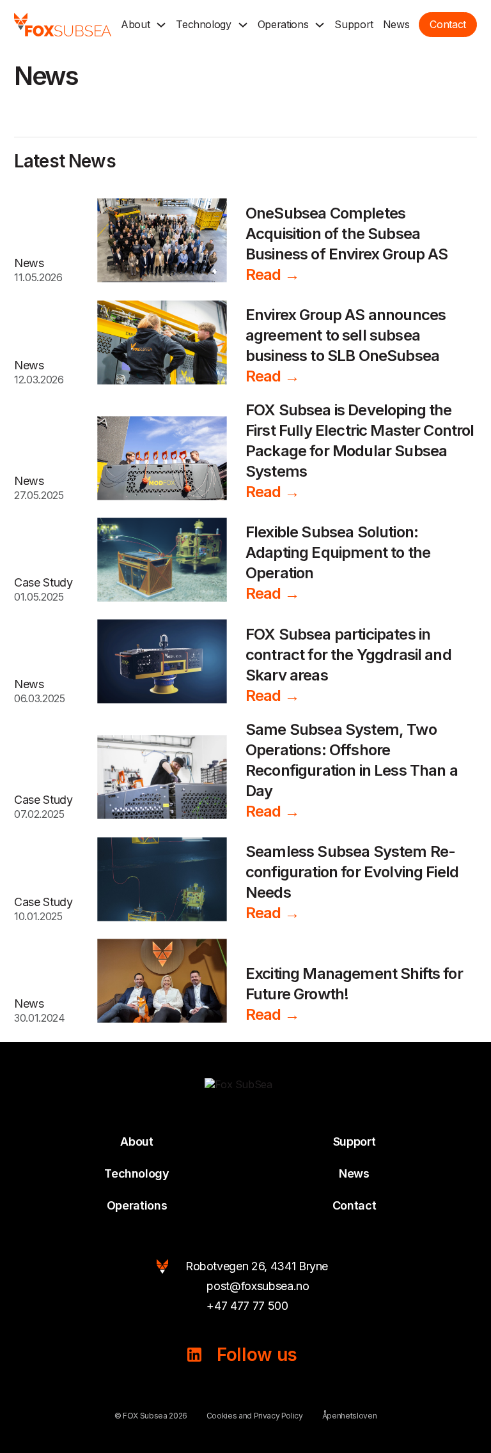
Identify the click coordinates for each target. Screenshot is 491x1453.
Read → (272, 274)
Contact (354, 1205)
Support (353, 24)
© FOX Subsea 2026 (150, 1415)
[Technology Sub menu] (243, 25)
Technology (203, 24)
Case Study (43, 582)
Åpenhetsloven (349, 1415)
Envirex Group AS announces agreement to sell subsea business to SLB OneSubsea (346, 335)
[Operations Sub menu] (320, 25)
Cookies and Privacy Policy (255, 1415)
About (135, 24)
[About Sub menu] (161, 25)
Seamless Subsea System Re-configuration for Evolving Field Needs (352, 872)
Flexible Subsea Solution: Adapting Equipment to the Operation (338, 552)
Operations (283, 24)
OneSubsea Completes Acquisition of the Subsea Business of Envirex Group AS (347, 233)
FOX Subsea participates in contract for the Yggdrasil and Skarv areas (348, 654)
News (396, 24)
